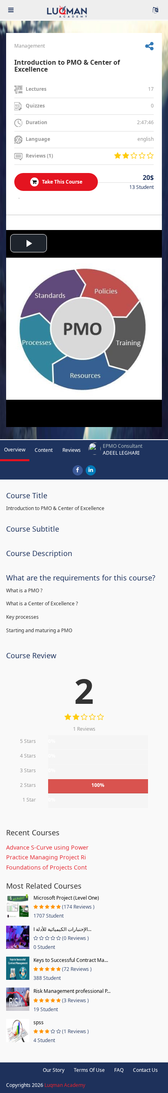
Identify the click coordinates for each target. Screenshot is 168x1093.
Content (44, 450)
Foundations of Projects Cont (46, 867)
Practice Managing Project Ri (46, 857)
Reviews (71, 450)
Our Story (53, 1070)
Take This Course (61, 181)
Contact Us (145, 1070)
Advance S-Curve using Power (47, 847)
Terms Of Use (89, 1070)
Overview (14, 449)
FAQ (119, 1070)
